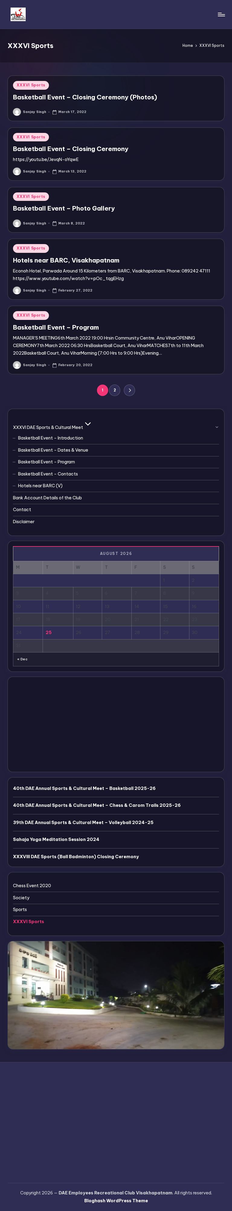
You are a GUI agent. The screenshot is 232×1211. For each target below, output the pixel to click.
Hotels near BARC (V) (40, 485)
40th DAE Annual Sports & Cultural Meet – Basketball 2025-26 (84, 788)
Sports (20, 909)
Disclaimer (23, 521)
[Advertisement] (116, 724)
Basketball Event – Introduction (50, 438)
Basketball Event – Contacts (48, 474)
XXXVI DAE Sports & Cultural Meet (48, 427)
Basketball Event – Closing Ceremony (70, 149)
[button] (129, 390)
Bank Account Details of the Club (47, 498)
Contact (22, 509)
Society (21, 897)
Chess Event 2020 (32, 885)
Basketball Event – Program (56, 327)
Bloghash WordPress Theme (116, 1200)
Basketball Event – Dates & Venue (53, 450)
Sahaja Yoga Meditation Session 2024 (56, 839)
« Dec (22, 659)
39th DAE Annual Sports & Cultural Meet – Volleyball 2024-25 (83, 822)
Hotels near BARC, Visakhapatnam (66, 260)
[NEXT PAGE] (129, 390)
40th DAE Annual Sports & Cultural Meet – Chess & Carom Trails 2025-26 (97, 805)
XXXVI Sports (31, 85)
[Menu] (221, 14)
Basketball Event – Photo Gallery (64, 208)
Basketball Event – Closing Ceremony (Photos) (85, 97)
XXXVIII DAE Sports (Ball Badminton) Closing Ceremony (76, 856)
